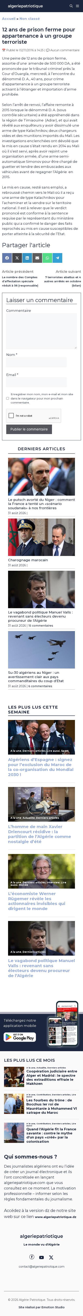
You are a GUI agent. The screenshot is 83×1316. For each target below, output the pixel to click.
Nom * (11, 355)
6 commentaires (40, 686)
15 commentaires (40, 625)
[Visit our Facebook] (32, 1257)
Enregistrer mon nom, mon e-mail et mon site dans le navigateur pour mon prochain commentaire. (42, 398)
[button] (71, 6)
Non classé (30, 19)
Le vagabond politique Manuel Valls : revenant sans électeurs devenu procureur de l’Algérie (40, 616)
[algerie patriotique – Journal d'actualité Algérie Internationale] (25, 6)
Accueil (9, 19)
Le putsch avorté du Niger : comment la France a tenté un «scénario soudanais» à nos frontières (41, 504)
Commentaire (18, 311)
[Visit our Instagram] (41, 1257)
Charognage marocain (28, 560)
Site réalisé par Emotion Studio (42, 1307)
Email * (12, 375)
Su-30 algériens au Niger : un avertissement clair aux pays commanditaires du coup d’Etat (36, 677)
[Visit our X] (51, 1257)
